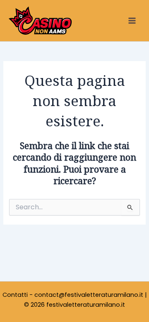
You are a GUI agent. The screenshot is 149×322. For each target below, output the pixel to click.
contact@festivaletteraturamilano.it (88, 295)
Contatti (15, 295)
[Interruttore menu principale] (132, 20)
